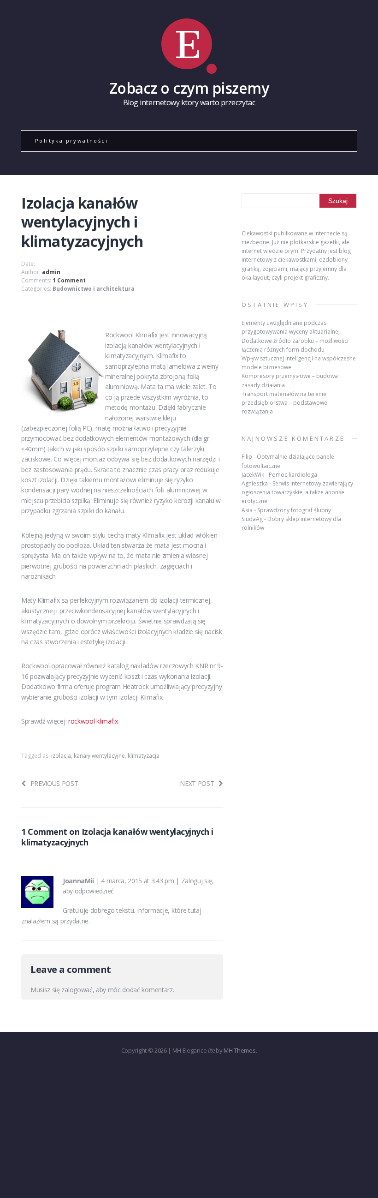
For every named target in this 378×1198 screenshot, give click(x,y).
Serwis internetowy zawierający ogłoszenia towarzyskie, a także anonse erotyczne (297, 492)
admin (51, 272)
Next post (197, 783)
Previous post (54, 783)
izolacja (61, 756)
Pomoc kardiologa (293, 475)
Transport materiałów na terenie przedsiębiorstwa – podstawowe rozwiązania (284, 402)
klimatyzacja (143, 756)
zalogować (76, 989)
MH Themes (239, 1050)
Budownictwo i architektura (94, 289)
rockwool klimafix (93, 721)
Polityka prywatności (71, 140)
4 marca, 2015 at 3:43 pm (137, 880)
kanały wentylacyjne (99, 756)
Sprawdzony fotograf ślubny (294, 510)
